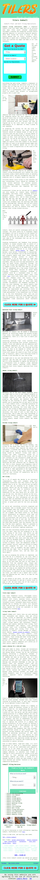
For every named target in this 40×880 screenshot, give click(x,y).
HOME (18, 17)
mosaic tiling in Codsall (21, 632)
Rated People (20, 250)
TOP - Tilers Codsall (9, 837)
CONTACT (29, 17)
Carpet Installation (18, 840)
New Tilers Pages (13, 863)
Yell (8, 276)
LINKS (21, 17)
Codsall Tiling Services (11, 764)
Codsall (35, 190)
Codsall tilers (7, 614)
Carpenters (22, 841)
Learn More (22, 879)
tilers (11, 118)
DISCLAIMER (35, 17)
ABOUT (25, 17)
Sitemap (4, 863)
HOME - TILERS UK (20, 855)
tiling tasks (31, 637)
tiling (10, 172)
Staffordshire (13, 638)
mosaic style (14, 179)
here (19, 608)
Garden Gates (7, 843)
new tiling (12, 408)
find (8, 595)
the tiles (19, 34)
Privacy (36, 863)
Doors (14, 843)
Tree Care (32, 841)
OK (31, 879)
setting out (27, 118)
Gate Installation (10, 841)
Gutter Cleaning (32, 840)
